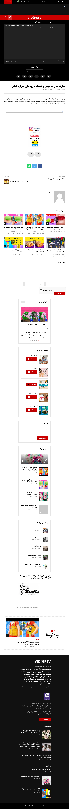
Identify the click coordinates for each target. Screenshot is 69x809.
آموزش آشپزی (33, 355)
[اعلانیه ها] (21, 2)
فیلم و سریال (38, 528)
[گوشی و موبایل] (43, 410)
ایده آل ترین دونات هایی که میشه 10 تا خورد (49, 2)
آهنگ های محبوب (36, 537)
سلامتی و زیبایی (33, 393)
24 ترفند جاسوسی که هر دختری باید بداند (30, 790)
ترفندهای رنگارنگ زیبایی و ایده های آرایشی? (14, 251)
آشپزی (42, 242)
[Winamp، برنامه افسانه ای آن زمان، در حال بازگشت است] (55, 242)
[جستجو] (6, 17)
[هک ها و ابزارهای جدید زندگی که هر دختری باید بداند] (43, 484)
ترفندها (59, 22)
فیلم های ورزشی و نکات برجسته (33, 564)
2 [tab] (36, 340)
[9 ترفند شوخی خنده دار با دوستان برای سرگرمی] (43, 496)
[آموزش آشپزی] (43, 359)
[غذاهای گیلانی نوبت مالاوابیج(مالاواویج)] (6, 181)
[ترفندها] (43, 384)
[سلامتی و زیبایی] (43, 397)
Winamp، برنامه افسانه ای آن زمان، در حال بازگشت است (56, 251)
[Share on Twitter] (34, 166)
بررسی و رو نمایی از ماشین (34, 555)
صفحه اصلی (45, 719)
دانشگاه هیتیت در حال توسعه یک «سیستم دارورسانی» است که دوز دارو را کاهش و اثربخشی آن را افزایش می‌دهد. (29, 744)
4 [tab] (32, 340)
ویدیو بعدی (6, 176)
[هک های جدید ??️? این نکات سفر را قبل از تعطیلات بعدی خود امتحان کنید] (43, 471)
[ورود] (14, 2)
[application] (34, 41)
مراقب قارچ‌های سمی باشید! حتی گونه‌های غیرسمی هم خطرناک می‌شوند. (30, 731)
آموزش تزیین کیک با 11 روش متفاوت (36, 460)
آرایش (21, 242)
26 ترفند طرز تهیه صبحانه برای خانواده (55, 179)
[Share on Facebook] (40, 166)
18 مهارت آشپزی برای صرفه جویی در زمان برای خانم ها (35, 238)
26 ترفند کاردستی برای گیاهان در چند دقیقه (36, 325)
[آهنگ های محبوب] (45, 539)
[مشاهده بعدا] (25, 2)
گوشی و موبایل (33, 406)
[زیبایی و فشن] (43, 372)
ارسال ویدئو (8, 2)
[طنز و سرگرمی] (45, 548)
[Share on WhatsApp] (29, 166)
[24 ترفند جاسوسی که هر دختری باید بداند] (46, 793)
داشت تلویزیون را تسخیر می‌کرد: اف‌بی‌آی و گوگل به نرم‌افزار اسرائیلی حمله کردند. (36, 756)
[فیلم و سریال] (45, 530)
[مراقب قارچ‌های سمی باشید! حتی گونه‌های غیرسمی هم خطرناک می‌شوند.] (46, 734)
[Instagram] (28, 2)
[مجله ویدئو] (34, 17)
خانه (64, 22)
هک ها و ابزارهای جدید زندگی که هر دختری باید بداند (13, 228)
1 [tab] (38, 340)
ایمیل (46, 429)
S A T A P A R (28, 806)
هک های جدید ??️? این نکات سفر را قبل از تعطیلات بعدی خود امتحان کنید (34, 228)
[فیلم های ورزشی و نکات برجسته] (45, 566)
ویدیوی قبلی (62, 176)
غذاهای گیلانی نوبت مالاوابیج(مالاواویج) (20, 181)
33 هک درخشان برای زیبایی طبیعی (56, 227)
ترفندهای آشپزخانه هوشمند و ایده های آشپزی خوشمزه (35, 251)
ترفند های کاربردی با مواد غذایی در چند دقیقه (29, 506)
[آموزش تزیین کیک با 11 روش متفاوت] (34, 459)
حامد (63, 89)
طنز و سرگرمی (37, 546)
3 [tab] (34, 340)
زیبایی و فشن (34, 368)
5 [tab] (30, 340)
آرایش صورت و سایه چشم (17, 244)
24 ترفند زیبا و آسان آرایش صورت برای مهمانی (14, 238)
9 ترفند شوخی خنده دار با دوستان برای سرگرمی (31, 493)
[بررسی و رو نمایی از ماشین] (45, 557)
